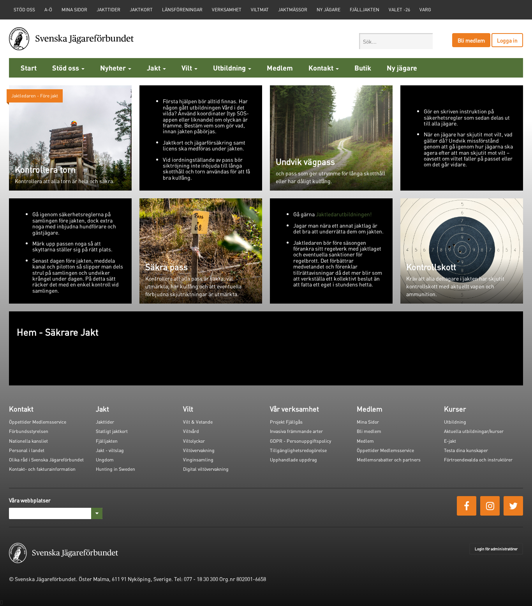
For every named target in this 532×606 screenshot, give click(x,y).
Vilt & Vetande (198, 422)
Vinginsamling (198, 460)
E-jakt (450, 441)
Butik (362, 67)
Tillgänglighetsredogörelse (298, 450)
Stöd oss (66, 67)
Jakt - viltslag (110, 450)
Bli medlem (471, 40)
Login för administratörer (496, 548)
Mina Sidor (368, 422)
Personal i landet (26, 450)
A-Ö (48, 9)
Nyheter (113, 67)
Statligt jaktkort (112, 431)
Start (29, 67)
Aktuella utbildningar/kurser (474, 431)
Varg (425, 9)
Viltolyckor (194, 441)
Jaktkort (141, 9)
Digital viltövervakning (206, 469)
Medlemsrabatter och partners (389, 460)
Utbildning (230, 67)
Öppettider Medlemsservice (37, 422)
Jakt (154, 67)
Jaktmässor (292, 9)
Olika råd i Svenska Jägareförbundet (46, 460)
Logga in (507, 40)
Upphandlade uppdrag (293, 460)
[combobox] (396, 41)
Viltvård (191, 431)
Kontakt (321, 67)
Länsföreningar (182, 9)
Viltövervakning (199, 450)
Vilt (187, 67)
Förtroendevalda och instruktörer (478, 460)
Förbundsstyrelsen (28, 431)
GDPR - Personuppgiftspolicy (300, 441)
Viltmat (260, 9)
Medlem (280, 67)
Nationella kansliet (28, 441)
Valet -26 (399, 9)
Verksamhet (226, 9)
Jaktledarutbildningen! (344, 213)
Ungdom (105, 460)
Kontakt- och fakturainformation (42, 469)
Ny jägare (328, 9)
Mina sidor (74, 9)
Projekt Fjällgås (286, 422)
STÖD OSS (24, 9)
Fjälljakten (364, 9)
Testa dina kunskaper (466, 450)
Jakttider (108, 9)
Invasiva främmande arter (296, 431)
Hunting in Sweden (115, 469)
